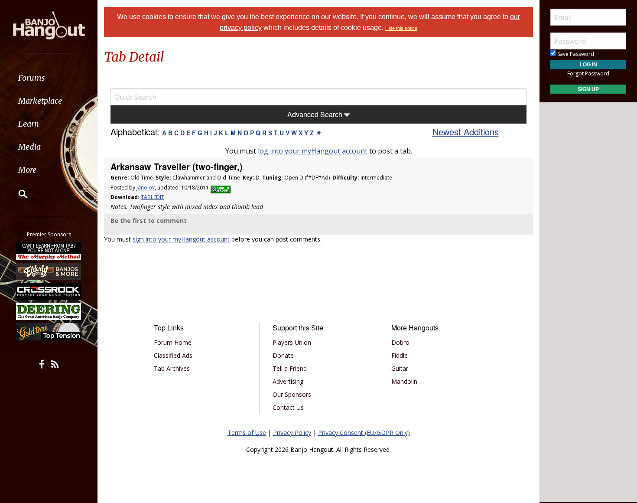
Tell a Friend (290, 368)
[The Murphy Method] (49, 251)
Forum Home (173, 342)
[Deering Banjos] (49, 311)
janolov (145, 187)
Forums (31, 78)
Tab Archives (172, 368)
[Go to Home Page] (49, 24)
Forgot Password (588, 73)
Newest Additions (465, 131)
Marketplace (40, 101)
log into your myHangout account (312, 151)
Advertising (288, 381)
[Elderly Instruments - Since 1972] (49, 271)
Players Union (292, 342)
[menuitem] (49, 77)
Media (29, 147)
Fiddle (399, 355)
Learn (28, 124)
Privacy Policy (292, 432)
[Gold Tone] (49, 332)
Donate (283, 355)
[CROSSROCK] (49, 291)
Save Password (575, 54)
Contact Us (288, 407)
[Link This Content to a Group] (220, 187)
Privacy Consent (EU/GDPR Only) (364, 432)
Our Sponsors (292, 394)
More (27, 170)
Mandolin (404, 381)
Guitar (399, 368)
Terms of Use (247, 432)
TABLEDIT (152, 197)
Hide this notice (401, 28)
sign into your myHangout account (181, 239)
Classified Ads (173, 355)
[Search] (17, 194)
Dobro (400, 342)
